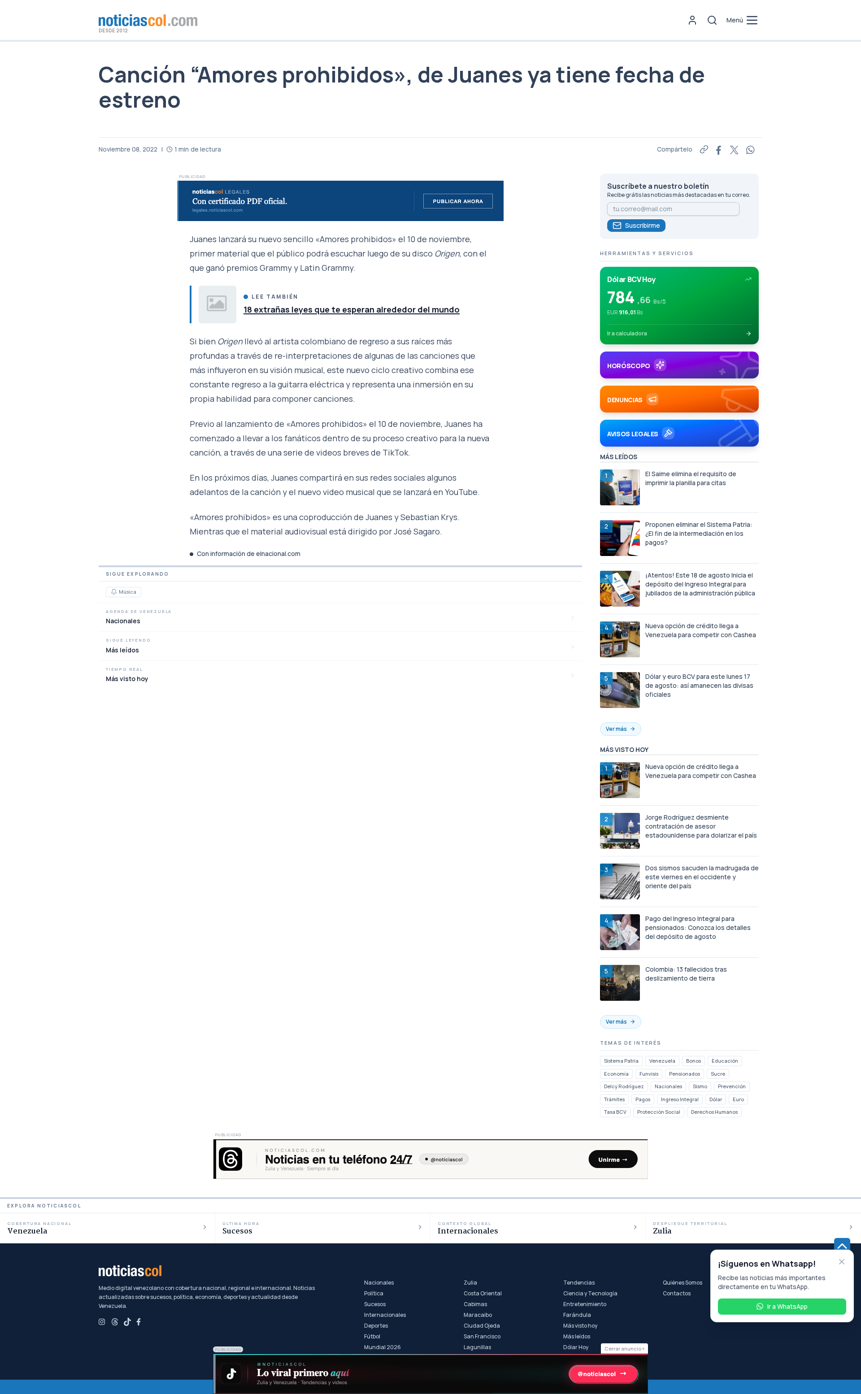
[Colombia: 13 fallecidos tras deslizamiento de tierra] (620, 983)
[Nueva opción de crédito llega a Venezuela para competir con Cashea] (620, 639)
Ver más (616, 729)
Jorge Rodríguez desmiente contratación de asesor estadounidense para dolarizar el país (701, 826)
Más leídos (576, 1336)
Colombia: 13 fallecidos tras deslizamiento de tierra (686, 973)
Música (127, 591)
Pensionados (684, 1073)
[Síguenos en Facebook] (140, 1322)
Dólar (715, 1099)
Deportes (376, 1325)
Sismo (700, 1086)
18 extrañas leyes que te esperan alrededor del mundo (352, 309)
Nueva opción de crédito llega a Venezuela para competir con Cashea (700, 630)
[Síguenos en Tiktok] (127, 1322)
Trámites (614, 1099)
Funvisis (648, 1073)
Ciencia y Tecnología (590, 1293)
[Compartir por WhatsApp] (750, 149)
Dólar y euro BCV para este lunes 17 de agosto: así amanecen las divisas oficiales (699, 685)
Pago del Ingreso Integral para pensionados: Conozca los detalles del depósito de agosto (698, 927)
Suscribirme (642, 225)
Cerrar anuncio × (624, 1348)
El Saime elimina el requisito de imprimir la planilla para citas (690, 478)
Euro (738, 1099)
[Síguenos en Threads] (114, 1322)
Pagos (642, 1099)
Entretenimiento (584, 1304)
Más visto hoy (580, 1325)
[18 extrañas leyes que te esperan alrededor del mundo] (217, 304)
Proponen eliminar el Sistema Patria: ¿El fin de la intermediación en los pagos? (698, 533)
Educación (725, 1060)
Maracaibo (478, 1315)
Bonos (693, 1060)
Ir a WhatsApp (787, 1306)
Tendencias (579, 1282)
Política (373, 1293)
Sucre (718, 1073)
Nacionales (668, 1086)
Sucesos (375, 1304)
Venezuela (662, 1060)
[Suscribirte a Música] (114, 592)
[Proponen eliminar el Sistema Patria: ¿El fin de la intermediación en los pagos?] (620, 538)
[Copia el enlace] (704, 149)
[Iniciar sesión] (692, 20)
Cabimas (475, 1304)
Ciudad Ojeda (482, 1325)
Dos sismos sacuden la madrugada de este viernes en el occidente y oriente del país (702, 877)
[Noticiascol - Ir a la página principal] (148, 20)
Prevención (732, 1086)
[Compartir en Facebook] (719, 149)
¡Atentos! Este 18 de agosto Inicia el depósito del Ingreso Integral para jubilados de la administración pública (700, 584)
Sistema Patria (621, 1060)
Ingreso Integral (680, 1099)
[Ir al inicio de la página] (842, 1246)
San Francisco (482, 1336)
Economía (616, 1073)
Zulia (470, 1282)
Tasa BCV (615, 1111)
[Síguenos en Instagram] (102, 1322)
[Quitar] (841, 1261)
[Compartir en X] (734, 149)
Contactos (677, 1293)
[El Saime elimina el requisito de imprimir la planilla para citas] (620, 487)
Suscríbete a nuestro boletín (658, 186)
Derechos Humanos (714, 1111)
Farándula (577, 1315)
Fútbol (372, 1336)
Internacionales (385, 1315)
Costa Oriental (483, 1293)
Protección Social (658, 1111)
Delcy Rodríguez (624, 1086)
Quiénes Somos (682, 1282)
